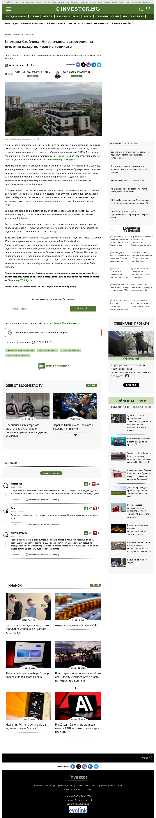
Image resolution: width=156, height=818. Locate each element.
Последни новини (16, 16)
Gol (49, 2)
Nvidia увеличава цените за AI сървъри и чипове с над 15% (141, 287)
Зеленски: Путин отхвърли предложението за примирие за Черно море (129, 214)
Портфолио (102, 785)
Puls (67, 2)
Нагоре (144, 758)
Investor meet (149, 16)
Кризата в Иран (57, 23)
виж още (91, 385)
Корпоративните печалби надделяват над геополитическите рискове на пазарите (131, 370)
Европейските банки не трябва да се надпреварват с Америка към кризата (141, 240)
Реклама (49, 785)
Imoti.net (93, 2)
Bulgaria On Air (41, 2)
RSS (56, 785)
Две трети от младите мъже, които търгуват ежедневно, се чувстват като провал (129, 169)
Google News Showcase (66, 322)
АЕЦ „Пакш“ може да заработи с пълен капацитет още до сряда (129, 190)
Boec (127, 2)
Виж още (131, 385)
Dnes (22, 2)
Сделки (34, 16)
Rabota (100, 2)
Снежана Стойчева (70, 350)
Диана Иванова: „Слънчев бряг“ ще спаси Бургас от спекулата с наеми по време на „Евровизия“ (139, 475)
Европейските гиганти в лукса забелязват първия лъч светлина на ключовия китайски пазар (131, 154)
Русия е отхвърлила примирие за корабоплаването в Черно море (140, 272)
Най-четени (131, 143)
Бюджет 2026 (76, 23)
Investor (16, 2)
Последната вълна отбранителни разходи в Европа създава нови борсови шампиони (131, 258)
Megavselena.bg (136, 2)
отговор (16, 499)
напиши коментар (57, 365)
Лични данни (115, 785)
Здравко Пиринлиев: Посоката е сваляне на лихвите (73, 426)
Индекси (48, 16)
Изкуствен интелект (97, 23)
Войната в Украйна (121, 23)
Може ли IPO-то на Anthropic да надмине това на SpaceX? (26, 726)
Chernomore (147, 2)
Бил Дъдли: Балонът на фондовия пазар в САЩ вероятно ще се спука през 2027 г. (77, 728)
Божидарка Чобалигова (76, 72)
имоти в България (47, 350)
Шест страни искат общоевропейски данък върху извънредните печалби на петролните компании (78, 676)
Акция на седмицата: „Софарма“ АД (127, 180)
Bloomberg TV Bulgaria (18, 355)
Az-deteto (107, 2)
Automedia (84, 2)
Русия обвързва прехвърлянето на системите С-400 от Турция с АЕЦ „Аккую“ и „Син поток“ (138, 510)
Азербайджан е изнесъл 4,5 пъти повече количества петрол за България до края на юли (139, 547)
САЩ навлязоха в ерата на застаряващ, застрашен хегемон (141, 303)
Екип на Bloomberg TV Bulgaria (33, 72)
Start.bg (114, 2)
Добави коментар (51, 473)
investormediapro (133, 16)
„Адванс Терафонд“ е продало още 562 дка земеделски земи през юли (137, 492)
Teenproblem (75, 2)
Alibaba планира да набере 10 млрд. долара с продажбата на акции (28, 675)
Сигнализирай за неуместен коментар (44, 499)
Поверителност (66, 785)
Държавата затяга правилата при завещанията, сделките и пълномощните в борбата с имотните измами (139, 423)
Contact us (72, 803)
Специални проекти (107, 16)
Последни (115, 143)
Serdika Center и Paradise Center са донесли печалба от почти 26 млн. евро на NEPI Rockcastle (139, 457)
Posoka (121, 2)
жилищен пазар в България (20, 350)
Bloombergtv (30, 2)
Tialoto (54, 2)
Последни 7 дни (120, 407)
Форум (88, 16)
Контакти (38, 785)
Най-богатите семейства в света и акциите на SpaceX (138, 441)
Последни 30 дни (142, 407)
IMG (9, 2)
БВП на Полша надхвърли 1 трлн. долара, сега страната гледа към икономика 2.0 (130, 201)
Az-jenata (61, 2)
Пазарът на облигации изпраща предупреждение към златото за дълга (137, 529)
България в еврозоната (33, 23)
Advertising (83, 803)
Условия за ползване (85, 785)
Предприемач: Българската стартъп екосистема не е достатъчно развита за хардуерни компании (26, 430)
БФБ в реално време (68, 16)
